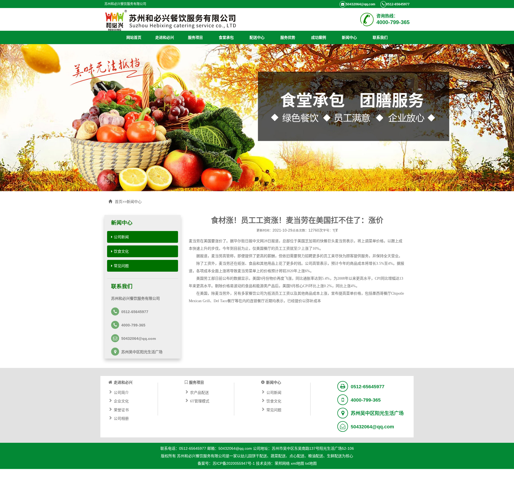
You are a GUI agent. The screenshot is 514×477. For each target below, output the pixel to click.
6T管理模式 (199, 400)
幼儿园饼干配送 (254, 456)
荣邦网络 (282, 463)
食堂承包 (226, 37)
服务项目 (195, 37)
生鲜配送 (334, 456)
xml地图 (297, 463)
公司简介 (121, 392)
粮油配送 (315, 456)
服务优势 (287, 37)
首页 (118, 201)
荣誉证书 (121, 409)
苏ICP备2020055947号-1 (234, 463)
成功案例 (318, 37)
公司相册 (121, 418)
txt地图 (311, 463)
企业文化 (121, 400)
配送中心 (257, 37)
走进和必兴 (164, 37)
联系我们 (380, 37)
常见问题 (121, 266)
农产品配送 (199, 392)
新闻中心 (349, 37)
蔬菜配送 (278, 456)
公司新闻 (121, 237)
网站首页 (133, 37)
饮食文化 (121, 251)
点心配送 (296, 456)
